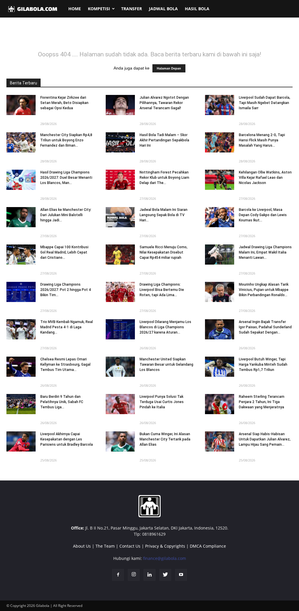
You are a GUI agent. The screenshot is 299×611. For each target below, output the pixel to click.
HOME (74, 8)
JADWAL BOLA (163, 8)
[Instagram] (134, 575)
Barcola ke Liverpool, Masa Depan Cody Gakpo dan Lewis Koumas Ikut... (263, 215)
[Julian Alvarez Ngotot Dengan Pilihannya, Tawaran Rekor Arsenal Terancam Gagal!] (120, 105)
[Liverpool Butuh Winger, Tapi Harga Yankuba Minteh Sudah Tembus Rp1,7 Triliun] (219, 367)
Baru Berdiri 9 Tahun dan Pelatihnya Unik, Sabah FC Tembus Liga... (61, 402)
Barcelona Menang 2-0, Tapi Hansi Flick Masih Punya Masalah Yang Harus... (262, 140)
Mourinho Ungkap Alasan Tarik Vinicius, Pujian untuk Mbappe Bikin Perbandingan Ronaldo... (263, 289)
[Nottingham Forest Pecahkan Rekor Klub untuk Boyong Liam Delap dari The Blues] (120, 180)
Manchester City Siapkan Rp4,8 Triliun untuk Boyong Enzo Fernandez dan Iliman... (66, 140)
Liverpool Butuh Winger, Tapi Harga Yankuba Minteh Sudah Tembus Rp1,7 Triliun (263, 364)
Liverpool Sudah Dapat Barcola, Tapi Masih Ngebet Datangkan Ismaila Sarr (264, 103)
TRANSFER (131, 8)
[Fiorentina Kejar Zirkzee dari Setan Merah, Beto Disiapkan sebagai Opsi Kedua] (21, 105)
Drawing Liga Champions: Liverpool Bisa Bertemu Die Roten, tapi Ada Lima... (162, 289)
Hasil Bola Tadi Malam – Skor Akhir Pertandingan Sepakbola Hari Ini (164, 140)
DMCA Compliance (208, 546)
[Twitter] (165, 575)
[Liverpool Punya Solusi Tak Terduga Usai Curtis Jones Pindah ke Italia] (120, 404)
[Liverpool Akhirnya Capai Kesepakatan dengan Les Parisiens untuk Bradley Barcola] (21, 441)
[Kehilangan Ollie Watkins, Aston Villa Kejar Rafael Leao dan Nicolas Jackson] (219, 180)
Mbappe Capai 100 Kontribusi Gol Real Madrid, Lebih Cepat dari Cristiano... (64, 252)
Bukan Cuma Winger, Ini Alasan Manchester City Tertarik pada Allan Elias (165, 439)
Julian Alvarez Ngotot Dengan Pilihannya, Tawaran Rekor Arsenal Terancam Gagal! (164, 103)
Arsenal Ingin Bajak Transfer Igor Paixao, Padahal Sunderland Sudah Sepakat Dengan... (265, 327)
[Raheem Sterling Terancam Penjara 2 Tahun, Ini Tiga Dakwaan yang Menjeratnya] (219, 404)
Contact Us (129, 546)
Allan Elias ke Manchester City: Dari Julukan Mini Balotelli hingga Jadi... (65, 215)
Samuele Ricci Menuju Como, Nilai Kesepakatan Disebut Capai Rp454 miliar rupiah (163, 252)
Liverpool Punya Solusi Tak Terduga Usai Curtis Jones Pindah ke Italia (162, 402)
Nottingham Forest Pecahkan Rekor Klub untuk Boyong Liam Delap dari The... (164, 177)
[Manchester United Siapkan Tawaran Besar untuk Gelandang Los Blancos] (120, 367)
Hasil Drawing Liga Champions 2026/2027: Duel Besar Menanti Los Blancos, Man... (66, 177)
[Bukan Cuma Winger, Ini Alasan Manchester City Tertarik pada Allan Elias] (120, 441)
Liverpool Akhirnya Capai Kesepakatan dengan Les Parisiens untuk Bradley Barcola (66, 439)
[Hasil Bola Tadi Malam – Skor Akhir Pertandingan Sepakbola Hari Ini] (120, 142)
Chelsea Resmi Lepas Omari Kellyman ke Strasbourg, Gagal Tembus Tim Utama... (65, 364)
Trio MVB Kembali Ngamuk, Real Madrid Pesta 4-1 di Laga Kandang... (66, 327)
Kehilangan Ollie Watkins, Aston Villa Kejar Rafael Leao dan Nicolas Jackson (265, 177)
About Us (82, 546)
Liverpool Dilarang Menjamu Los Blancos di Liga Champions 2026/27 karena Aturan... (165, 327)
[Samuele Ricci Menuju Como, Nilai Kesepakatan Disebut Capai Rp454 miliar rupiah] (120, 254)
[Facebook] (118, 575)
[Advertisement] (149, 37)
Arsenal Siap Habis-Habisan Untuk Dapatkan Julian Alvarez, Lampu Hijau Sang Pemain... (265, 439)
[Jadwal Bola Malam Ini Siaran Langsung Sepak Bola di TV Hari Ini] (120, 217)
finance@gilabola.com (164, 558)
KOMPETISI (99, 8)
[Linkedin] (149, 575)
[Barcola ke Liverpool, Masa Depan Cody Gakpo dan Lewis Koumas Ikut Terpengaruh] (219, 217)
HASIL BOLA (197, 8)
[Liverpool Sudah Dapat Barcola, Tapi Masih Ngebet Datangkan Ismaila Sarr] (219, 105)
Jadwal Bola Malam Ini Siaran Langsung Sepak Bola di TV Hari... (163, 215)
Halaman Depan (169, 68)
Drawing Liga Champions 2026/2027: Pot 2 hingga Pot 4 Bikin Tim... (65, 289)
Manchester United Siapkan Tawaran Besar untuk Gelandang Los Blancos (166, 364)
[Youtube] (181, 575)
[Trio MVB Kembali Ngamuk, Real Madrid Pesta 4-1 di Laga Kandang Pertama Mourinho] (21, 329)
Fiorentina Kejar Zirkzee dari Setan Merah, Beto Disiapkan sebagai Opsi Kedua (64, 103)
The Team (105, 546)
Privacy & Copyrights (165, 546)
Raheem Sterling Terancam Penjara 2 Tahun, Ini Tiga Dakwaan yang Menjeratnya (261, 402)
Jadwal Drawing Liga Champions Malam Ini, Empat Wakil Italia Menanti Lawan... (265, 252)
